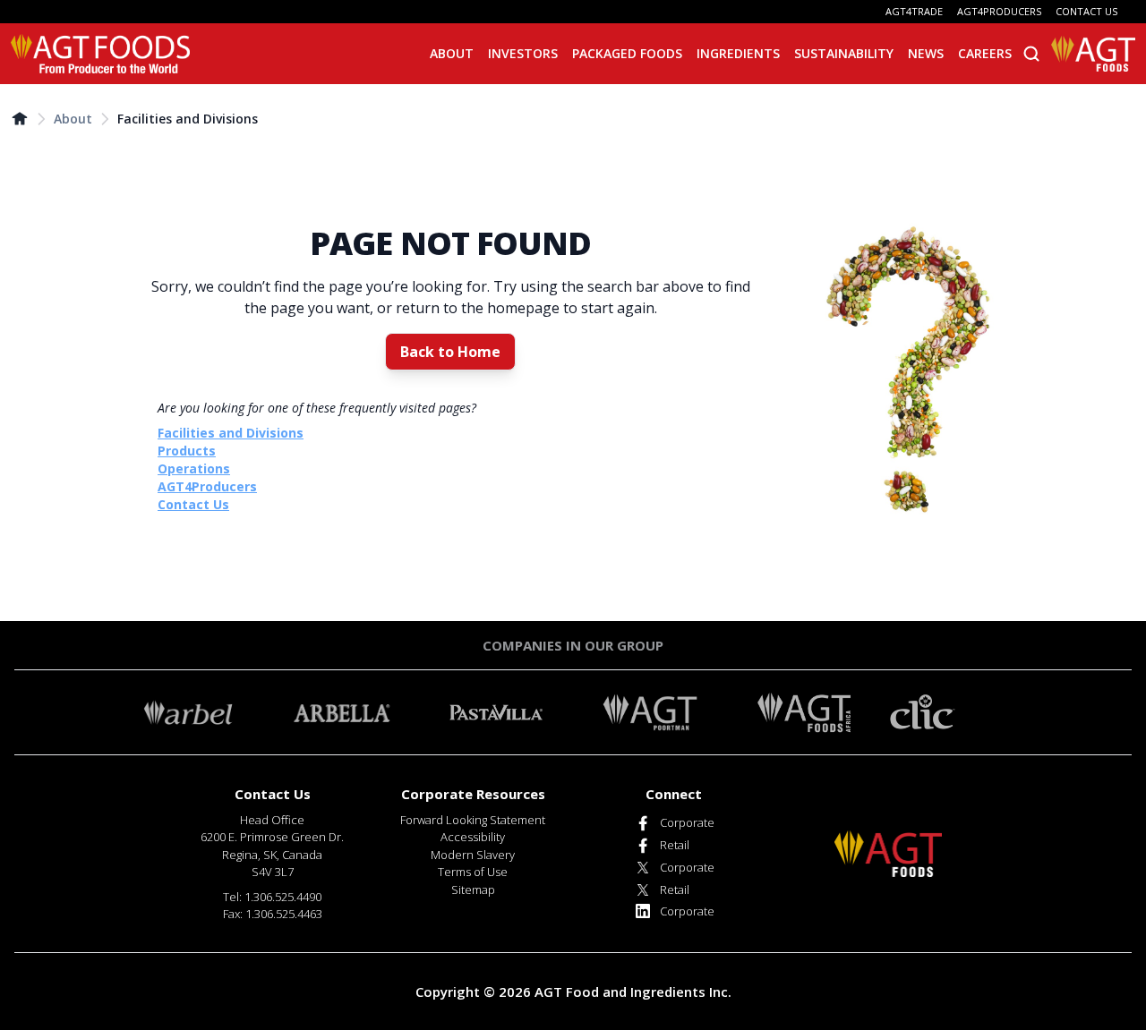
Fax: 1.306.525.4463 (272, 914)
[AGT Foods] (100, 53)
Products (187, 450)
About (73, 118)
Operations (194, 468)
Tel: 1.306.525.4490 (272, 897)
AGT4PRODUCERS (999, 11)
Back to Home (450, 352)
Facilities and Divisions (187, 118)
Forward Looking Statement (472, 820)
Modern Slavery (473, 855)
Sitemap (473, 889)
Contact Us (193, 504)
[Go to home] (20, 118)
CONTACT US (1086, 11)
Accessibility (472, 837)
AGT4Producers (207, 486)
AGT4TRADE (914, 11)
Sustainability (844, 53)
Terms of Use (473, 872)
